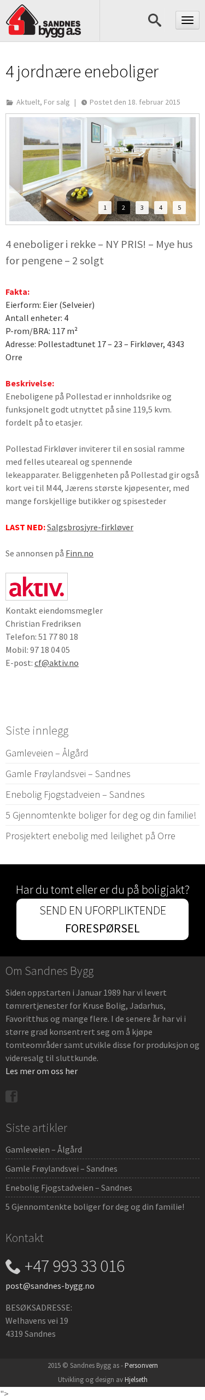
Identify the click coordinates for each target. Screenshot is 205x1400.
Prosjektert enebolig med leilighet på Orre (90, 835)
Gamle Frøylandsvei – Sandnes (68, 773)
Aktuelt (28, 102)
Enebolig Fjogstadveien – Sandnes (75, 794)
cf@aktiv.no (56, 662)
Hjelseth (136, 1379)
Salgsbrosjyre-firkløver (90, 527)
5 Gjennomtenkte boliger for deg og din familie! (100, 815)
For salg (57, 102)
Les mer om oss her (41, 1070)
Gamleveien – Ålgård (47, 753)
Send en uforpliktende (102, 919)
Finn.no (79, 553)
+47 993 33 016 (75, 1266)
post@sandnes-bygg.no (50, 1285)
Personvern (141, 1365)
